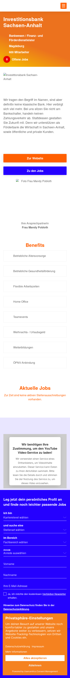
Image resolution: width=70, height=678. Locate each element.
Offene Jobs (20, 59)
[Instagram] (35, 142)
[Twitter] (21, 142)
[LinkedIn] (61, 142)
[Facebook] (8, 142)
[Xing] (48, 142)
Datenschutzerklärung (16, 609)
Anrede (7, 549)
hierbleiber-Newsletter (54, 594)
